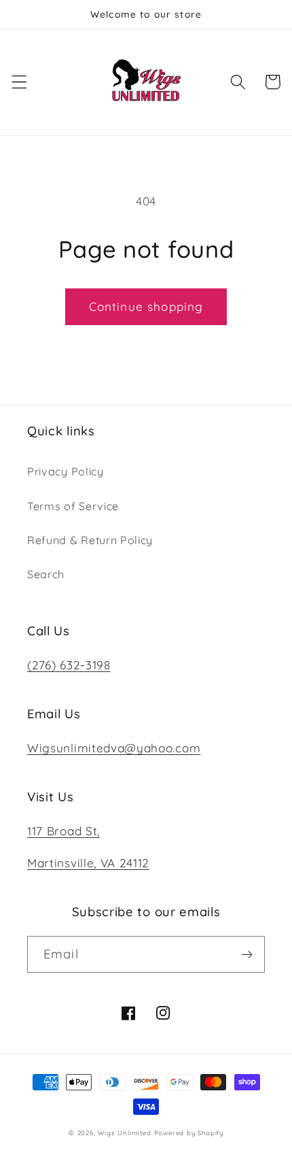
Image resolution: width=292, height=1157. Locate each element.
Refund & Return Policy (90, 540)
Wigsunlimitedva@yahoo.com (113, 748)
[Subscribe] (247, 954)
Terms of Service (73, 506)
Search (46, 574)
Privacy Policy (65, 471)
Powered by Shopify (189, 1132)
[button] (19, 82)
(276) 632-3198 (69, 665)
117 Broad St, (63, 831)
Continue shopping (146, 306)
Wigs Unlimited (124, 1132)
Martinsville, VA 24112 (88, 863)
